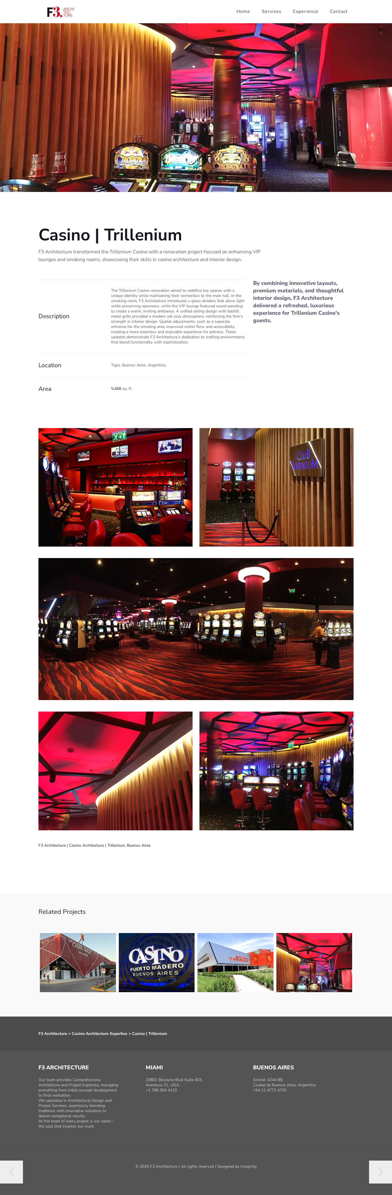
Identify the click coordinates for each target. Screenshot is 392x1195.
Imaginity (248, 1166)
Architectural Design (86, 1100)
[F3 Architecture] (63, 11)
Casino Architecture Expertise (99, 1033)
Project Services (52, 1105)
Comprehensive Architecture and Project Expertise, (69, 1082)
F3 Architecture (52, 1033)
